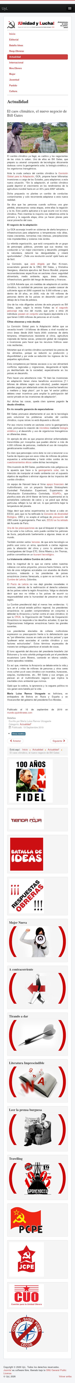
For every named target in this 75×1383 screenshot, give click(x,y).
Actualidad (15, 57)
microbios (44, 427)
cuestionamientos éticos (19, 462)
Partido (13, 85)
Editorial (13, 39)
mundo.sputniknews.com (19, 712)
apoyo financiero (55, 484)
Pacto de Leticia (19, 584)
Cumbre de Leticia (16, 579)
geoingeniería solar (48, 470)
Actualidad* (25, 724)
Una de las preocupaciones (21, 527)
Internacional (16, 62)
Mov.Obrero (15, 68)
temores (36, 542)
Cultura (13, 91)
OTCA (18, 617)
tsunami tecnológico (43, 554)
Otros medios (18, 733)
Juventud (14, 79)
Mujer (12, 74)
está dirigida (37, 263)
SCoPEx (56, 493)
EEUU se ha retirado (57, 520)
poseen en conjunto (28, 313)
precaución (58, 517)
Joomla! (7, 1370)
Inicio (12, 34)
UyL (5, 8)
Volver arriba (65, 1376)
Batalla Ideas (16, 45)
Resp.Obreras (16, 51)
